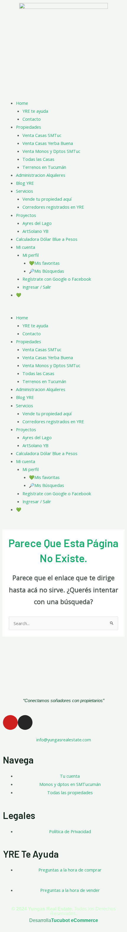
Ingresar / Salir (36, 287)
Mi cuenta (25, 247)
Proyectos (26, 215)
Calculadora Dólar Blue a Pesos (46, 239)
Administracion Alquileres (40, 175)
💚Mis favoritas (44, 263)
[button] (63, 309)
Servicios (24, 191)
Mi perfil (30, 255)
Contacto (31, 119)
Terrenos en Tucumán (44, 167)
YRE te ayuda (35, 111)
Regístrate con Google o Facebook (56, 279)
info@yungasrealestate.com (63, 740)
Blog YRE (25, 183)
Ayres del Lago (37, 223)
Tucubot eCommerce (74, 920)
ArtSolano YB (35, 231)
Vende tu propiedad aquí (46, 199)
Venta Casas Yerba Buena (47, 143)
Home (22, 103)
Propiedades (28, 127)
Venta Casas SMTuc (41, 135)
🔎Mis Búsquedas (46, 271)
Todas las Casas (38, 159)
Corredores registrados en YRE (53, 207)
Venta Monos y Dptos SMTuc (51, 151)
